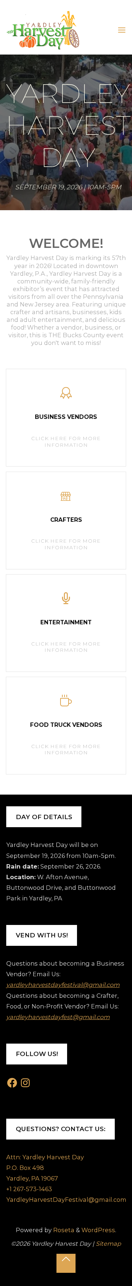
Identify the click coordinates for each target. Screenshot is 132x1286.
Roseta (63, 1230)
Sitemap (108, 1243)
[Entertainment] (66, 601)
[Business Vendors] (66, 395)
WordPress (98, 1230)
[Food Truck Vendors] (66, 703)
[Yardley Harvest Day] (42, 29)
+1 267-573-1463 (29, 1189)
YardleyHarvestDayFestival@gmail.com (66, 1199)
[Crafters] (66, 498)
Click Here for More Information (72, 441)
